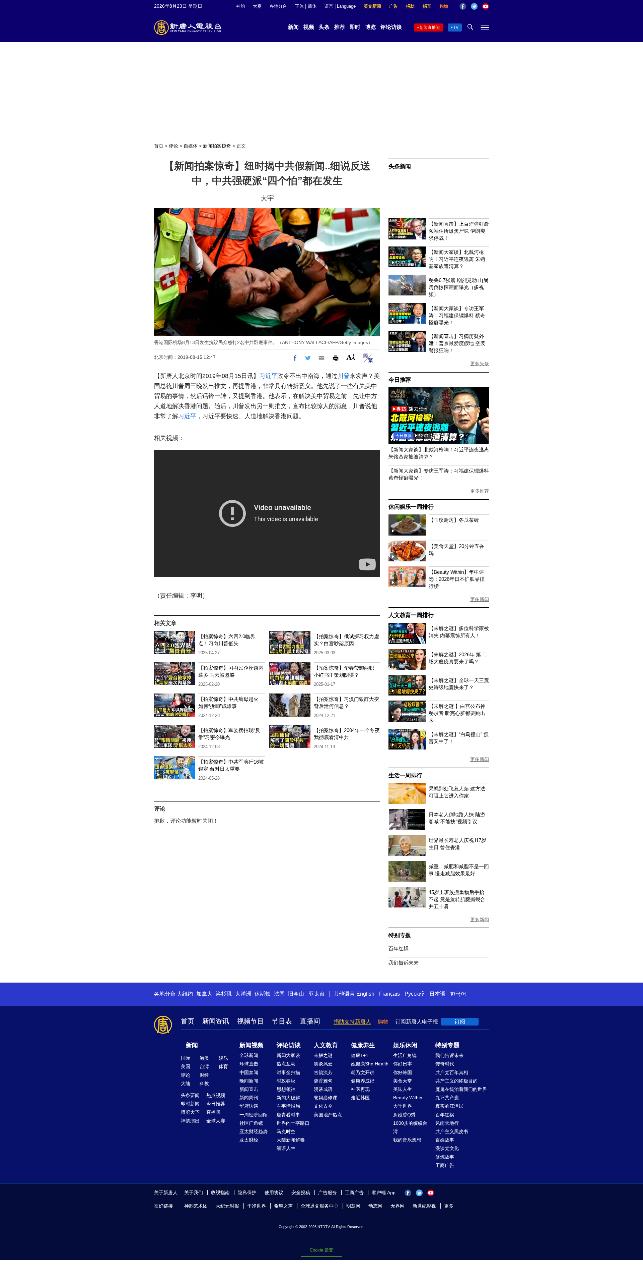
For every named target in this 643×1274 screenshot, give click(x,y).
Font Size (351, 357)
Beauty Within (407, 1097)
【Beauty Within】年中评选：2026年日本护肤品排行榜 (457, 579)
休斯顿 (263, 994)
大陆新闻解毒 (291, 1140)
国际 (185, 1058)
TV (455, 27)
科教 (204, 1083)
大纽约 (185, 994)
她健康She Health (369, 1063)
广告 (393, 6)
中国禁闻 (248, 1072)
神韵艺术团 (196, 1206)
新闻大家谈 (288, 1055)
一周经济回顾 (253, 1114)
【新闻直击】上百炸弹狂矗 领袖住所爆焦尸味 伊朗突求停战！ (459, 231)
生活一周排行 (405, 775)
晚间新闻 (248, 1081)
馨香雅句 (323, 1081)
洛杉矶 (224, 994)
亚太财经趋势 (253, 1131)
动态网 (375, 1206)
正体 (299, 6)
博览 (370, 27)
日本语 (437, 994)
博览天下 (190, 1112)
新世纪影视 (424, 1206)
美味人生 (402, 1089)
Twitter (474, 6)
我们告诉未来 (403, 962)
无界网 (397, 1206)
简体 (312, 6)
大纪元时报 (227, 1206)
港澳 (204, 1058)
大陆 (185, 1083)
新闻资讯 (215, 1021)
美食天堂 (402, 1081)
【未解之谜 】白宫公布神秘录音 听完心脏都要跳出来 (457, 713)
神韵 (240, 6)
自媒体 (191, 146)
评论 (173, 146)
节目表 (282, 1021)
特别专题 (399, 935)
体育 (223, 1066)
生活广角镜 (405, 1055)
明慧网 (353, 1206)
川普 (344, 376)
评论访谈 (391, 27)
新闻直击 (248, 1089)
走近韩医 (360, 1097)
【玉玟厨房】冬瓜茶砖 (454, 520)
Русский (415, 994)
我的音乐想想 (407, 1140)
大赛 (257, 6)
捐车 (427, 6)
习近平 (268, 376)
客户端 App (384, 1192)
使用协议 (274, 1192)
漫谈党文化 (447, 1148)
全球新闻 (248, 1055)
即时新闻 (190, 1103)
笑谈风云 (323, 1063)
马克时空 (286, 1131)
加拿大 (204, 994)
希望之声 (283, 1206)
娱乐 (223, 1058)
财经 (204, 1075)
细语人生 (286, 1148)
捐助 (410, 6)
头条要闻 (190, 1095)
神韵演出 (190, 1120)
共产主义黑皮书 (451, 1131)
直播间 (310, 1021)
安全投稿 (300, 1192)
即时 (355, 27)
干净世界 (256, 1206)
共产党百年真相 (451, 1072)
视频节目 (250, 1021)
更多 (448, 1206)
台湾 (204, 1066)
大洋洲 (243, 994)
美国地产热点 (328, 1114)
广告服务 (327, 1192)
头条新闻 (399, 166)
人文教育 (326, 1045)
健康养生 (363, 1045)
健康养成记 (362, 1081)
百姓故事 (444, 1140)
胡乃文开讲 (362, 1072)
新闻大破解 (288, 1097)
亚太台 (317, 994)
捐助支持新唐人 (352, 1021)
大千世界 (402, 1106)
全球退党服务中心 (319, 1206)
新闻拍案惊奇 (217, 146)
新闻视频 (251, 1045)
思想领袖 (286, 1089)
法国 (279, 994)
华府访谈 (248, 1106)
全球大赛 (215, 1120)
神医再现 (360, 1089)
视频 (308, 27)
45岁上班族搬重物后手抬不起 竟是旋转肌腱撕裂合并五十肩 (457, 899)
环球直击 (248, 1063)
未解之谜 (323, 1055)
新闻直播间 (430, 27)
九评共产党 (447, 1097)
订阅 (459, 1021)
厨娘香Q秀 (404, 1114)
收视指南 (220, 1192)
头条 (324, 27)
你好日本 (402, 1063)
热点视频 (215, 1095)
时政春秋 (286, 1081)
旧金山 (296, 994)
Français (389, 994)
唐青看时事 (288, 1114)
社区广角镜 (251, 1123)
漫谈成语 (323, 1089)
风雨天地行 (447, 1123)
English (365, 994)
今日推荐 (399, 380)
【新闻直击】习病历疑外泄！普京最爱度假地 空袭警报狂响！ (457, 343)
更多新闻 (479, 599)
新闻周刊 (248, 1097)
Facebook (462, 6)
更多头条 (479, 363)
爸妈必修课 (325, 1097)
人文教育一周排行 (410, 615)
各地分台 (278, 6)
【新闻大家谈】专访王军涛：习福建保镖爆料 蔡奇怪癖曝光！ (457, 315)
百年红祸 (398, 948)
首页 (158, 146)
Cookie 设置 (321, 1250)
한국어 (458, 994)
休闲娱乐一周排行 (410, 507)
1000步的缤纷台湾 (410, 1127)
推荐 (339, 27)
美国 (185, 1066)
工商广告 (444, 1165)
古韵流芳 (323, 1072)
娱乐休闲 (405, 1045)
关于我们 (193, 1192)
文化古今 (323, 1106)
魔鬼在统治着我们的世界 (461, 1089)
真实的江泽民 (449, 1106)
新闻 (293, 27)
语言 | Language (340, 6)
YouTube (485, 6)
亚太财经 (248, 1140)
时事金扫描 (288, 1072)
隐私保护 (247, 1192)
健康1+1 (359, 1055)
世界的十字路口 (293, 1123)
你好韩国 (402, 1072)
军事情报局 (288, 1106)
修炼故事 (444, 1157)
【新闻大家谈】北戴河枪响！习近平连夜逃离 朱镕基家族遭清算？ (457, 259)
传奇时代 (444, 1063)
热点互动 (286, 1063)
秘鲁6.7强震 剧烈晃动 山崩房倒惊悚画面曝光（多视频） (458, 287)
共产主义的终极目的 (456, 1081)
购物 (443, 6)
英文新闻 (372, 6)
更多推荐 (479, 491)
